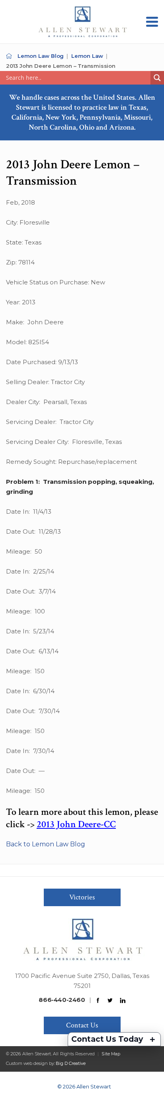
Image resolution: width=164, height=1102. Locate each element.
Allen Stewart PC (9, 56)
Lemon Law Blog (41, 56)
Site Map (111, 1054)
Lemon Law (87, 56)
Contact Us (82, 1025)
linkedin (122, 1000)
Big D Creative (71, 1063)
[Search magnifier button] (157, 78)
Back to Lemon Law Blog (45, 844)
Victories (82, 897)
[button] (152, 22)
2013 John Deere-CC (76, 824)
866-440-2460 (62, 999)
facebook (98, 1000)
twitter (110, 1000)
